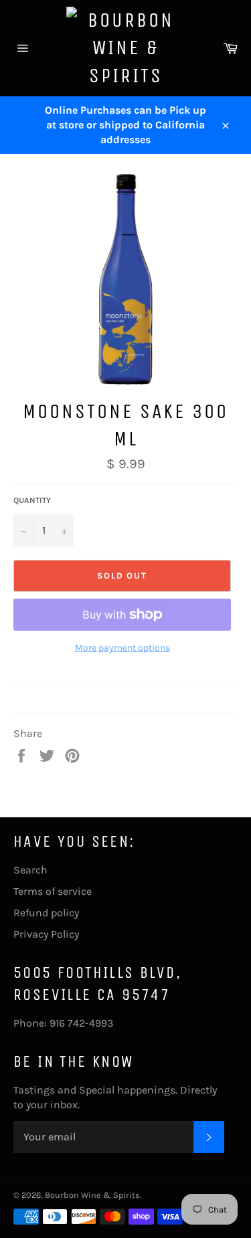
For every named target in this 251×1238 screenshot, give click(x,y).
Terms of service (52, 891)
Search (30, 869)
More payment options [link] (122, 647)
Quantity (32, 500)
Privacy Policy (46, 934)
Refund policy (46, 912)
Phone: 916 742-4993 (63, 1023)
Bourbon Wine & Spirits (92, 1195)
